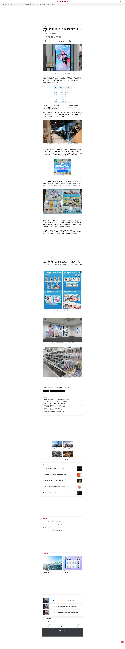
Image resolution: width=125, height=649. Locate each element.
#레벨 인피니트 (61, 391)
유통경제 (33, 4)
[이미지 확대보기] (81, 45)
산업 (20, 4)
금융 (14, 4)
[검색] (123, 1)
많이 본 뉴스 (45, 464)
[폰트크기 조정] (80, 37)
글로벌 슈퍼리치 (46, 553)
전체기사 (2, 4)
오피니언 (53, 4)
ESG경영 (48, 4)
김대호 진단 (45, 596)
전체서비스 (66, 630)
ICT (23, 4)
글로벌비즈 (7, 4)
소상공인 (44, 4)
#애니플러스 (46, 391)
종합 (11, 4)
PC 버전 (59, 630)
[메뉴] (1, 1)
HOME (44, 26)
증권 (17, 4)
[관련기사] (45, 397)
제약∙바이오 (39, 4)
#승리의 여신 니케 (54, 391)
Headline (45, 518)
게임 (51, 26)
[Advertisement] (62, 15)
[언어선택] (120, 1)
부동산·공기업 (28, 4)
